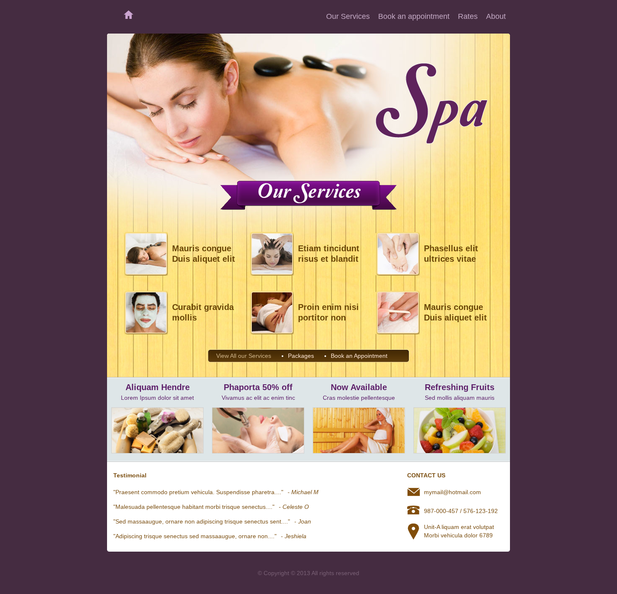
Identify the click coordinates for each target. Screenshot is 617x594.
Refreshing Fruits (459, 387)
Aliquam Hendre (157, 387)
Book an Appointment (359, 355)
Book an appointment (414, 16)
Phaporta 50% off (258, 387)
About (496, 16)
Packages (301, 355)
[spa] (157, 451)
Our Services (348, 16)
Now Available (359, 387)
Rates (468, 16)
